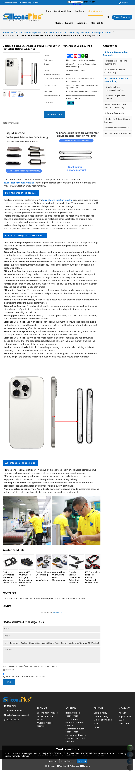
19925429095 (13, 719)
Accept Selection (67, 761)
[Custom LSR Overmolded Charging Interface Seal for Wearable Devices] (26, 562)
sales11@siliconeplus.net (18, 715)
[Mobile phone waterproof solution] (70, 103)
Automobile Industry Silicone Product (75, 730)
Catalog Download (103, 720)
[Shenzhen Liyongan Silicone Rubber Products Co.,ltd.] (23, 16)
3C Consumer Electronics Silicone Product (74, 722)
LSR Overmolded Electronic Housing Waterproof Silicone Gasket (92, 577)
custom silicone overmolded (16, 598)
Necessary (51, 766)
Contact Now (56, 114)
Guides (59, 23)
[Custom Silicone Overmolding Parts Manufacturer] (43, 562)
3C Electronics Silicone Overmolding (62, 32)
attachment (9, 670)
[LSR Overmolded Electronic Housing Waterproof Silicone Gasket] (92, 562)
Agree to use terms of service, (24, 676)
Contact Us (97, 23)
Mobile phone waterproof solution (96, 32)
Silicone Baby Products (47, 713)
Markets (79, 11)
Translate (77, 4)
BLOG (121, 720)
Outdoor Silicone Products (45, 724)
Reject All (53, 761)
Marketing (86, 766)
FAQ (96, 723)
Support (69, 23)
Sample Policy (100, 713)
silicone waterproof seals (73, 598)
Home (49, 11)
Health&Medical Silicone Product (73, 714)
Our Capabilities (62, 11)
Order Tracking (101, 716)
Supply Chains (125, 716)
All (12, 32)
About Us (82, 23)
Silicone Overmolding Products (29, 32)
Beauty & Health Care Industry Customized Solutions (76, 738)
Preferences (74, 766)
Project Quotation (122, 17)
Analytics (62, 766)
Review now (57, 612)
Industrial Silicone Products (45, 718)
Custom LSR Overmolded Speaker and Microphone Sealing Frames (10, 577)
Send (9, 682)
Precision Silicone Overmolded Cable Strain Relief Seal (74, 577)
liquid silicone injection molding (19, 182)
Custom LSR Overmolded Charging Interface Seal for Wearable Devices (25, 579)
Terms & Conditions (38, 676)
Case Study (94, 11)
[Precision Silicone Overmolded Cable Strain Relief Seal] (76, 562)
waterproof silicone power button (45, 598)
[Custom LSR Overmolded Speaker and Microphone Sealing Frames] (10, 562)
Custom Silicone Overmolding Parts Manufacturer (43, 576)
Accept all (82, 761)
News (96, 727)
